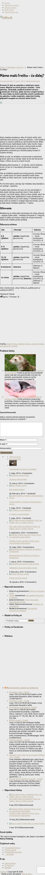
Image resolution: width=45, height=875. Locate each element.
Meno (3, 440)
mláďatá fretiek (24, 344)
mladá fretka (11, 344)
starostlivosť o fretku (9, 346)
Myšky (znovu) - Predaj (18, 720)
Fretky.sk (3, 872)
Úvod (2, 67)
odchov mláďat (37, 344)
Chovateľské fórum (12, 848)
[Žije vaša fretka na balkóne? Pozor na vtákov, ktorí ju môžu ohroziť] (27, 797)
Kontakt (8, 868)
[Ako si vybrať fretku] (18, 823)
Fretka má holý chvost (18, 578)
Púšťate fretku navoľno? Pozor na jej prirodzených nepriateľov (24, 542)
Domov (7, 3)
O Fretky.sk (9, 865)
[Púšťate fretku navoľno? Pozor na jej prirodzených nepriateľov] (27, 811)
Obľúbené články (15, 457)
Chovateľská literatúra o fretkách (22, 469)
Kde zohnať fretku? (17, 490)
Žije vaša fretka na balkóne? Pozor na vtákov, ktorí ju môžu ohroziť (24, 528)
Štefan (12, 595)
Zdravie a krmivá (10, 7)
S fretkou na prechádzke (19, 514)
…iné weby (9, 854)
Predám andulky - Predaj (19, 740)
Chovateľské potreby (13, 852)
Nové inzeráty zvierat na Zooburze (22, 687)
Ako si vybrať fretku (36, 823)
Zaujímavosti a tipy (11, 12)
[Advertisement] (22, 43)
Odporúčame (10, 863)
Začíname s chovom (12, 5)
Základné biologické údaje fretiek (23, 568)
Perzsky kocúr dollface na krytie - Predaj (26, 779)
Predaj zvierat (10, 850)
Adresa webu (5, 448)
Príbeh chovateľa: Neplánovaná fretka (23, 601)
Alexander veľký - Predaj (19, 692)
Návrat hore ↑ (27, 874)
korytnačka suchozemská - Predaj (23, 707)
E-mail (3, 444)
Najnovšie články (15, 459)
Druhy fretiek (9, 10)
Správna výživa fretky (18, 479)
